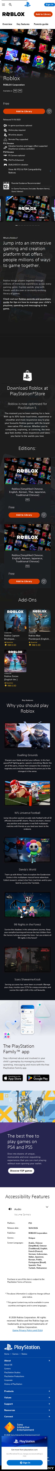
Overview (7, 24)
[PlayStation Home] (27, 4)
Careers (7, 1368)
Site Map (47, 1459)
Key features (23, 24)
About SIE (8, 1364)
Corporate (8, 1380)
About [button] (7, 1360)
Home (6, 1354)
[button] (27, 208)
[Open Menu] (3, 4)
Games (15, 1354)
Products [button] (9, 1391)
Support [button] (8, 1403)
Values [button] (7, 1397)
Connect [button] (8, 1416)
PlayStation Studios (12, 1372)
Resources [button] (9, 1410)
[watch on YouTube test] (41, 217)
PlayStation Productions (14, 1376)
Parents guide (41, 24)
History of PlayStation (13, 1384)
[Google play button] (38, 1078)
